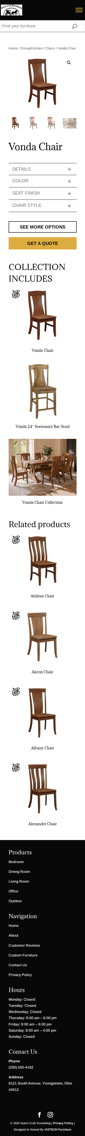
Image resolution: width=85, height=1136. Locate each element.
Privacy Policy (20, 975)
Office (13, 891)
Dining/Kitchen (31, 48)
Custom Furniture (23, 955)
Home (13, 48)
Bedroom (16, 862)
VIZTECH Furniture (58, 1129)
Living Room (19, 881)
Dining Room (19, 872)
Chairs (50, 48)
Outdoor (15, 901)
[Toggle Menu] (79, 10)
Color (20, 180)
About (13, 935)
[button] (69, 63)
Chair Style (26, 205)
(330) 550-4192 (21, 1067)
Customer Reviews (24, 945)
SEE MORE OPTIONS (42, 226)
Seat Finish (26, 192)
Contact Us (18, 965)
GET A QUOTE (42, 243)
